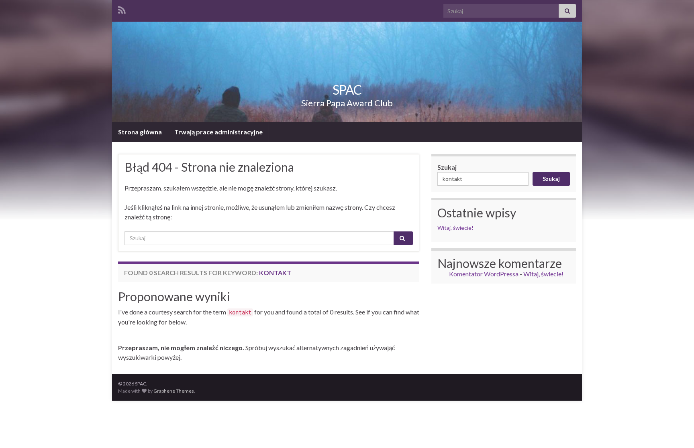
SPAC (347, 89)
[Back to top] (676, 430)
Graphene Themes (173, 391)
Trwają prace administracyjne (218, 132)
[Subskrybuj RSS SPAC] (122, 8)
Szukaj (447, 167)
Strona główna (140, 132)
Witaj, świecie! (455, 227)
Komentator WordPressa (483, 274)
